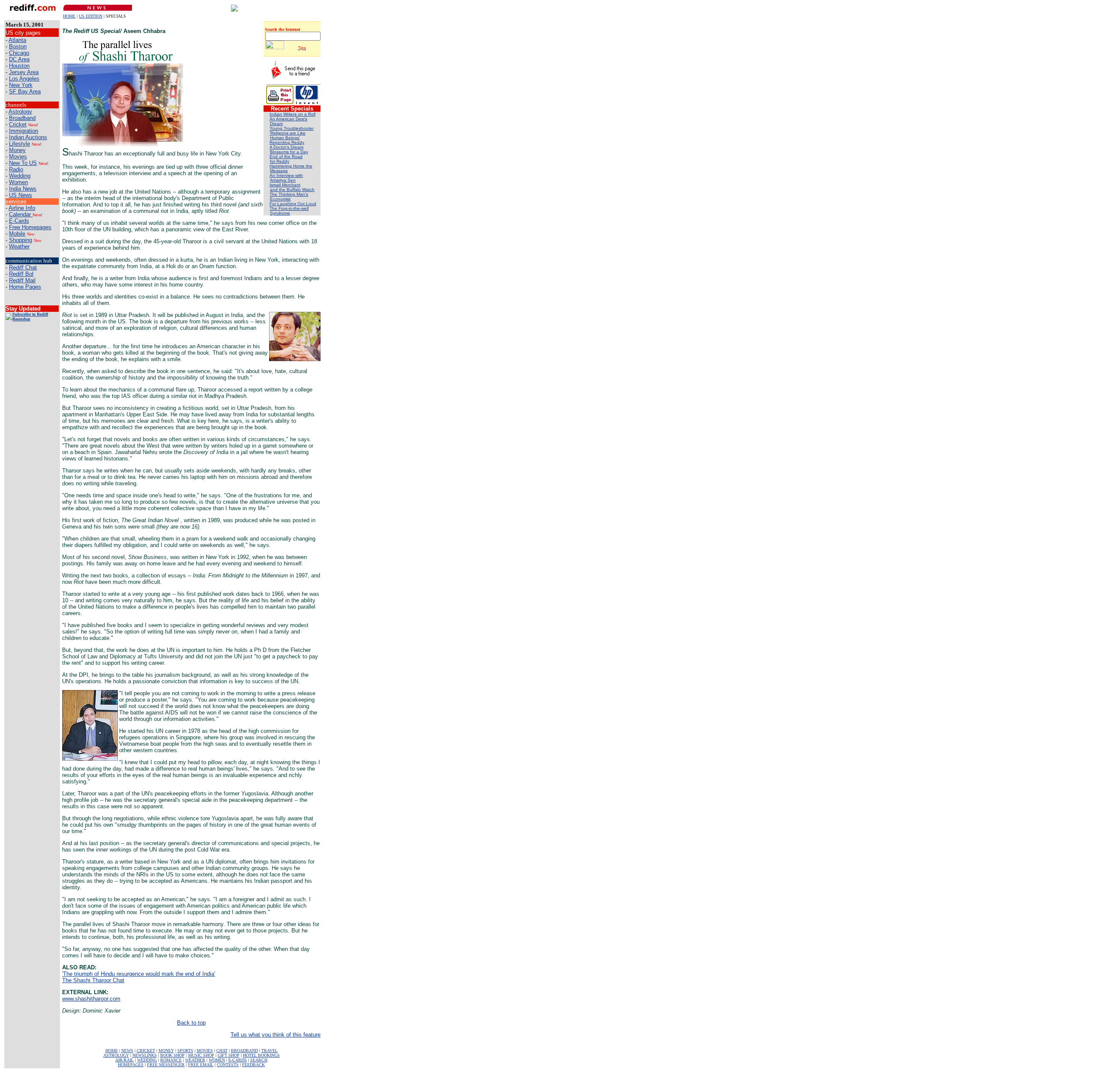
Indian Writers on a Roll (292, 114)
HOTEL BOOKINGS (261, 1055)
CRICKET (146, 1050)
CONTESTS (228, 1064)
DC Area (19, 59)
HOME (69, 16)
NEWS (127, 1050)
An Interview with (286, 175)
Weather (19, 246)
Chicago (19, 53)
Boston (18, 46)
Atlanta (17, 40)
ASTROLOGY (116, 1055)
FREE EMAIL (200, 1064)
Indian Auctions (28, 137)
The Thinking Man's (289, 194)
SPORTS (185, 1050)
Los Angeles (24, 78)
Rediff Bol (21, 274)
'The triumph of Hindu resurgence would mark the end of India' (138, 974)
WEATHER (195, 1060)
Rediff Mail (22, 280)
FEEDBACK (253, 1064)
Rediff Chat (23, 267)
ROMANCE (171, 1060)
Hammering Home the (291, 166)
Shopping (20, 240)
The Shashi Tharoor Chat (93, 980)
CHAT (222, 1050)
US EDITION (90, 16)
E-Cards (19, 221)
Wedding (19, 176)
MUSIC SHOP (201, 1055)
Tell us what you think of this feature (276, 1034)
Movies (18, 156)
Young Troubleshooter (292, 128)
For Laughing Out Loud (293, 203)
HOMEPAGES (131, 1064)
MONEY (166, 1050)
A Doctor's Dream (286, 147)
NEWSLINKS (144, 1055)
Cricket (18, 124)
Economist (280, 199)
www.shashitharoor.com (91, 998)
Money (17, 150)
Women (18, 182)
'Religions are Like (288, 133)
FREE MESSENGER (166, 1064)
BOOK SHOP (172, 1055)
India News (22, 188)
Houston (19, 66)
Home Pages (25, 287)
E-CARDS (237, 1060)
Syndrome (280, 213)
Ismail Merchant (285, 184)
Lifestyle (19, 143)
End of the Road (286, 156)
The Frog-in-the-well (289, 208)
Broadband (22, 118)
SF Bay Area (25, 91)
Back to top (191, 1022)
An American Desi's (288, 119)
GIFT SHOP (229, 1055)
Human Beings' (285, 137)
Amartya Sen (283, 180)
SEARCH (258, 1060)
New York (21, 85)
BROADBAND (244, 1050)
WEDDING (147, 1060)
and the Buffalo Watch (292, 189)
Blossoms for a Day (289, 151)
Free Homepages (30, 227)
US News (20, 195)
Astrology (20, 111)
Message (279, 170)
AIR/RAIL (124, 1060)
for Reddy (279, 161)
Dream (276, 123)
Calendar (21, 214)
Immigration (23, 131)
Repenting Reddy (287, 142)
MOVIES (205, 1050)
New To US (23, 163)
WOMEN (217, 1060)
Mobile (17, 233)
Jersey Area (24, 72)
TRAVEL (269, 1050)
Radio (16, 169)
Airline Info (22, 208)
